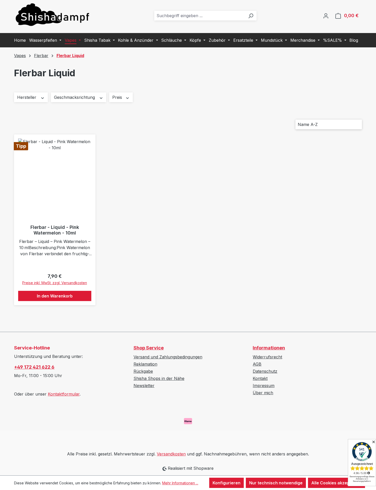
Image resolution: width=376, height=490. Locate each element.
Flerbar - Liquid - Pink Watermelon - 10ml (54, 230)
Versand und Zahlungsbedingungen (168, 356)
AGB (257, 364)
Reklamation (145, 364)
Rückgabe (143, 371)
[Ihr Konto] (326, 15)
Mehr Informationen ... (180, 483)
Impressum (263, 385)
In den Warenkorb (55, 296)
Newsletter (144, 385)
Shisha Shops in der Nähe (159, 378)
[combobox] (199, 15)
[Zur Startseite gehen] (52, 14)
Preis (117, 97)
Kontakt (260, 378)
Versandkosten (171, 453)
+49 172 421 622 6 (34, 367)
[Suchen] (251, 15)
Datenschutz (265, 371)
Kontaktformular (64, 394)
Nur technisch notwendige (276, 482)
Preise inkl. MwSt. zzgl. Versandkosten (54, 283)
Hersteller (27, 97)
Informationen (269, 347)
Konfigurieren (226, 482)
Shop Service (149, 347)
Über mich (263, 392)
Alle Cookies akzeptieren (336, 482)
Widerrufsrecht (267, 356)
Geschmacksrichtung (75, 97)
